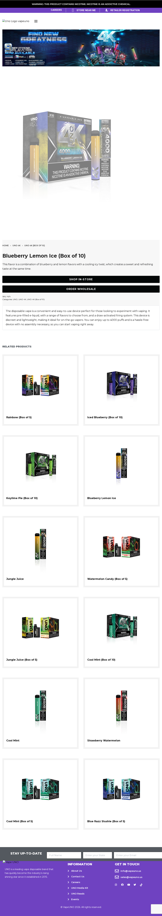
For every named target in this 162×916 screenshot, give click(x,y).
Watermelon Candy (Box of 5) (107, 578)
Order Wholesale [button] (81, 289)
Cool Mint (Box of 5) (19, 821)
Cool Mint (12, 740)
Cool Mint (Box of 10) (101, 659)
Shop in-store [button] (81, 279)
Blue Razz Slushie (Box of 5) (106, 821)
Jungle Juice (15, 578)
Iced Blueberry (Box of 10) (105, 417)
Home (5, 245)
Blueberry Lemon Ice (101, 498)
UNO (15, 299)
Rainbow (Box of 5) (19, 417)
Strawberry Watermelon (103, 740)
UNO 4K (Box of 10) (34, 245)
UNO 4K (16, 245)
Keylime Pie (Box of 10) (22, 498)
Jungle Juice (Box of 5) (21, 659)
